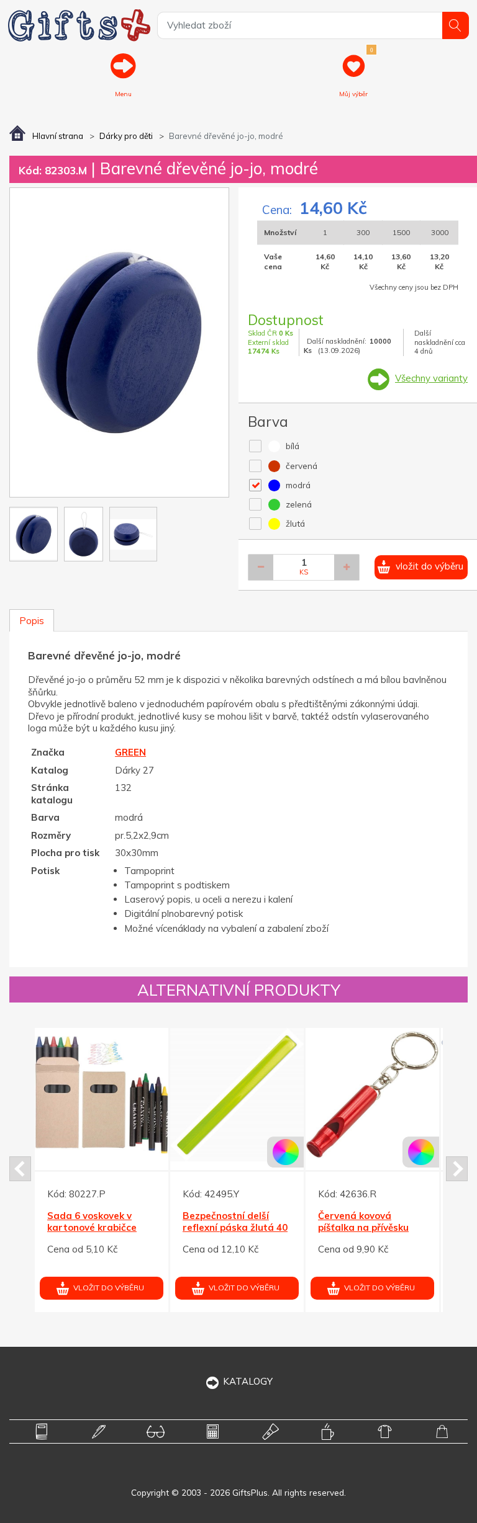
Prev (20, 1168)
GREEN (130, 752)
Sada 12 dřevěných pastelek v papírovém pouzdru (299, 1228)
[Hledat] (455, 25)
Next (457, 1168)
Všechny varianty (431, 378)
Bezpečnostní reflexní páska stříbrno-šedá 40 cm (169, 1228)
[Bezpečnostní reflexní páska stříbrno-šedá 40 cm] (169, 1094)
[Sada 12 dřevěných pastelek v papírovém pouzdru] (304, 1094)
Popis (31, 621)
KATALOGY (248, 1381)
